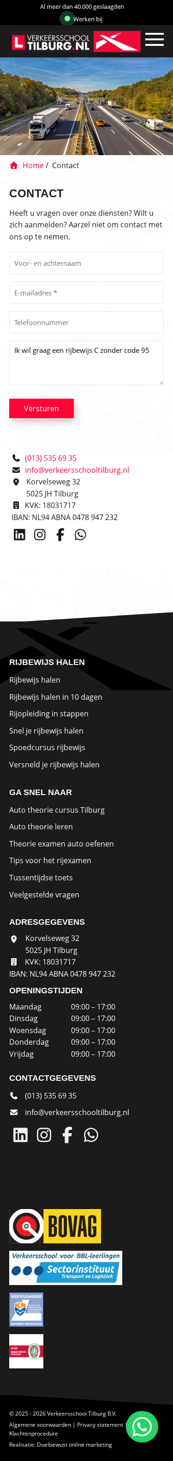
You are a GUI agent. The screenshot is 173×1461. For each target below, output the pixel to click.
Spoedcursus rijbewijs (47, 747)
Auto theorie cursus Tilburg (57, 810)
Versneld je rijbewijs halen (54, 764)
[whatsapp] (140, 1426)
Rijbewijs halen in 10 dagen (55, 697)
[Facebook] (62, 537)
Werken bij (87, 19)
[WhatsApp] (81, 537)
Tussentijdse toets (41, 877)
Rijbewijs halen (34, 680)
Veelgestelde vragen (44, 895)
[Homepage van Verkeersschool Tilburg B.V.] (64, 41)
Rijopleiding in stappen (49, 714)
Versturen (41, 408)
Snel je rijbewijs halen (46, 731)
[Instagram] (42, 537)
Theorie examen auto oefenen (61, 844)
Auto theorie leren (41, 826)
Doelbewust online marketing (74, 1444)
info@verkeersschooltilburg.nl (77, 470)
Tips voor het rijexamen (50, 860)
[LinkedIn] (22, 537)
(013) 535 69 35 (50, 458)
